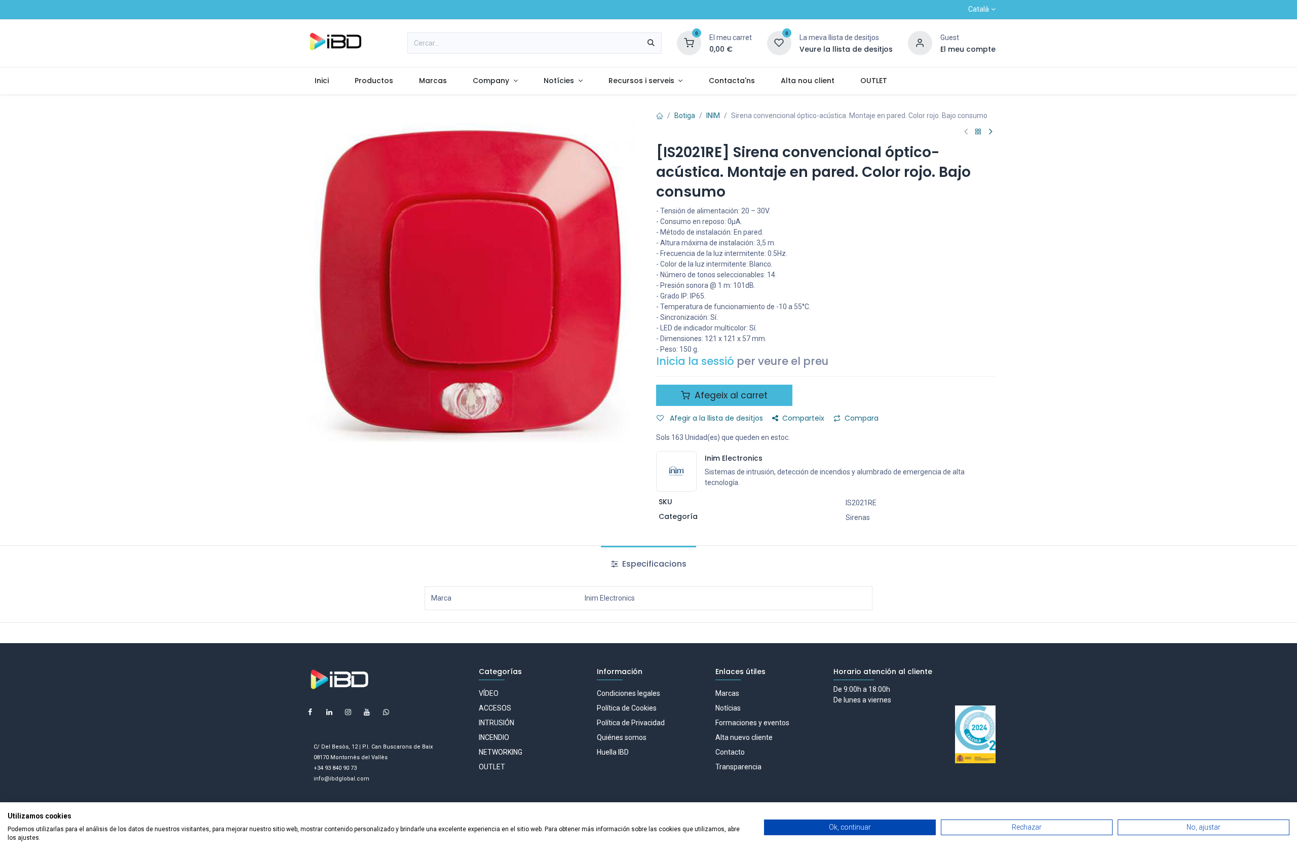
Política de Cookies (627, 708)
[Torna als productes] (978, 132)
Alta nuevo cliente (744, 737)
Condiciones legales (628, 693)
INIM (713, 115)
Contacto (730, 752)
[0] (689, 43)
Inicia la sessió (695, 361)
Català (978, 9)
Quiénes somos (621, 737)
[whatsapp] (386, 712)
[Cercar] (651, 43)
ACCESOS (495, 708)
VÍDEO (489, 693)
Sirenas (858, 517)
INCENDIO (494, 737)
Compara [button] (862, 418)
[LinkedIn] (329, 712)
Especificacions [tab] (653, 564)
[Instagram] (348, 712)
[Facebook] (310, 712)
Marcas (727, 693)
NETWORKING (500, 752)
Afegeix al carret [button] (730, 395)
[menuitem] (321, 80)
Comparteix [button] (803, 418)
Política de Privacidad (631, 723)
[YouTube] (367, 712)
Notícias (728, 708)
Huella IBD (613, 752)
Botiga (684, 115)
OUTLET (492, 767)
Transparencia (738, 767)
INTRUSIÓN (496, 723)
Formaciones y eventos (752, 723)
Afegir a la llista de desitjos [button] (715, 418)
